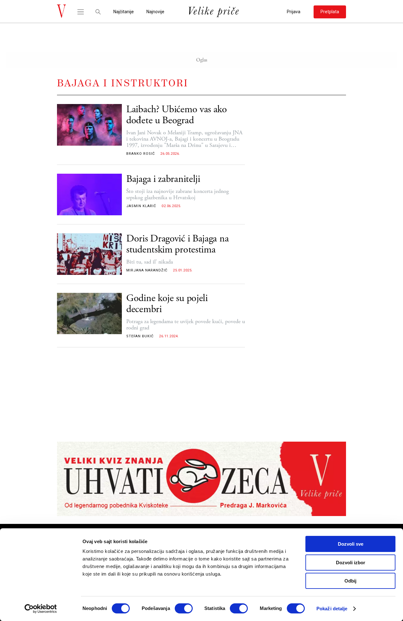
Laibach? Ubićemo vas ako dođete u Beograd (176, 115)
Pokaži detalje (331, 608)
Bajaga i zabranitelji (163, 179)
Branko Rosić (140, 154)
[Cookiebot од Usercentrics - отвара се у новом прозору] (40, 608)
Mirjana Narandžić (146, 270)
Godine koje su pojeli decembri (167, 304)
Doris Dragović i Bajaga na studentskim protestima (177, 244)
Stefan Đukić (140, 336)
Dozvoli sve (350, 544)
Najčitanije (123, 11)
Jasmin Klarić (141, 206)
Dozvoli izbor (350, 562)
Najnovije (155, 11)
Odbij (350, 580)
